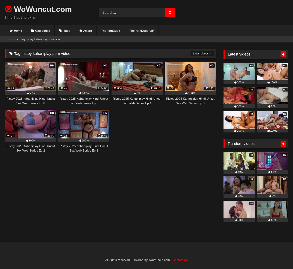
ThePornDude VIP (141, 30)
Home (18, 30)
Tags (67, 30)
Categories (42, 30)
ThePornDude (110, 30)
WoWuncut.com (42, 9)
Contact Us (180, 259)
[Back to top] (279, 256)
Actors (87, 30)
